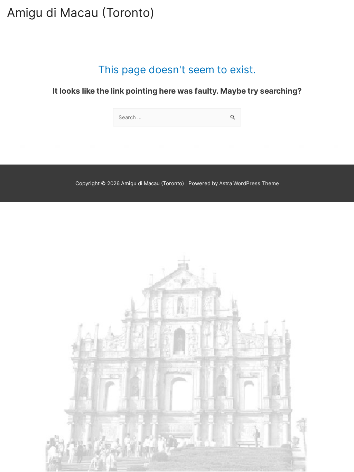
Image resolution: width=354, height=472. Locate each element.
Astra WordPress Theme (249, 183)
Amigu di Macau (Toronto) (81, 12)
